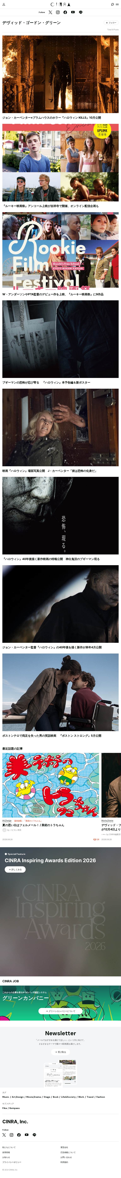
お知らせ (6, 1157)
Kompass (14, 1108)
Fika (4, 1108)
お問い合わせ (66, 1157)
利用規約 (64, 1162)
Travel (90, 1097)
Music (5, 1097)
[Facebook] (65, 13)
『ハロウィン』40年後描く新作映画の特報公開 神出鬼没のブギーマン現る (51, 559)
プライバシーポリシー (11, 1162)
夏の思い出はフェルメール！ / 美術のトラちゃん (33, 825)
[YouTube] (73, 12)
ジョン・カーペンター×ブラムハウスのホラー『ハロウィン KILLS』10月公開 (51, 117)
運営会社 (64, 1147)
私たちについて (9, 1147)
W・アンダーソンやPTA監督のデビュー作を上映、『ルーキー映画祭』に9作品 (53, 294)
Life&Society (68, 1097)
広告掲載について (68, 1152)
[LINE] (80, 13)
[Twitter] (50, 13)
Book (55, 1097)
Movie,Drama (33, 1097)
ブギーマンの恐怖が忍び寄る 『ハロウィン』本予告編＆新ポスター (46, 382)
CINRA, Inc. (15, 1121)
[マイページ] (3, 4)
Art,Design (18, 1097)
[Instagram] (58, 13)
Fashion (100, 1097)
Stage (47, 1097)
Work (81, 1097)
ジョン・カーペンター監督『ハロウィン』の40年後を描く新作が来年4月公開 (52, 647)
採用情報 (6, 1152)
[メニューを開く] (117, 4)
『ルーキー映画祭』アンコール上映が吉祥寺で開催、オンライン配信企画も (50, 206)
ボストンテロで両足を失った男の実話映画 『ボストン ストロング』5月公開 (51, 735)
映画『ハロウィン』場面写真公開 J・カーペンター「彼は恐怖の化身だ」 (50, 470)
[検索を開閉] (112, 4)
